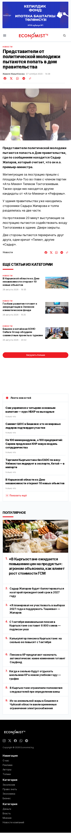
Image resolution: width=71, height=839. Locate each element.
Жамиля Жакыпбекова (14, 74)
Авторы (7, 769)
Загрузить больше (35, 355)
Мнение (7, 818)
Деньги (7, 809)
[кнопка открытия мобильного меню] (5, 35)
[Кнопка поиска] (64, 35)
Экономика (9, 793)
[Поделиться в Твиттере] (11, 78)
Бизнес (7, 798)
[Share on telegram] (23, 78)
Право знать (10, 789)
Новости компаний (13, 822)
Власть (7, 813)
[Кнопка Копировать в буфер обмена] (28, 78)
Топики (7, 774)
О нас (6, 760)
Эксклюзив (9, 784)
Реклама (7, 765)
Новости (7, 47)
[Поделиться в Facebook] (5, 78)
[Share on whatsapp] (17, 78)
